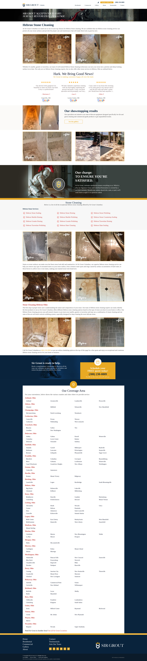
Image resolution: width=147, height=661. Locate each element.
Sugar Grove (103, 453)
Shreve (28, 621)
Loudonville (78, 401)
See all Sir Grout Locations (57, 631)
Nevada (52, 627)
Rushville (102, 448)
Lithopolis (53, 453)
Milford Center (54, 608)
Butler (28, 594)
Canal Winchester (31, 464)
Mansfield (53, 594)
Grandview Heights (56, 464)
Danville (53, 497)
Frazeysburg (54, 560)
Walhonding (54, 422)
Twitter (57, 649)
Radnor (77, 439)
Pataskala (77, 508)
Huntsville (53, 522)
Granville (29, 513)
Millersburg (78, 491)
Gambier (77, 497)
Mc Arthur (53, 614)
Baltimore (29, 450)
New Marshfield (104, 407)
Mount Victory (54, 476)
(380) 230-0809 (119, 2)
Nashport (53, 565)
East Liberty (54, 519)
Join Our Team (55, 644)
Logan (52, 482)
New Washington (55, 430)
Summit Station (79, 513)
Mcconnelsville (55, 543)
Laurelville (29, 482)
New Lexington (55, 576)
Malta (28, 543)
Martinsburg (102, 497)
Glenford (29, 576)
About (104, 5)
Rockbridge (78, 482)
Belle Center (30, 519)
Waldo (101, 534)
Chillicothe (29, 600)
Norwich (77, 560)
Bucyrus (28, 428)
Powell (77, 436)
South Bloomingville (105, 482)
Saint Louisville (79, 511)
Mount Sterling (30, 528)
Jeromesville (54, 401)
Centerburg (29, 499)
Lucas (52, 591)
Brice (27, 461)
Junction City (54, 571)
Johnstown (53, 511)
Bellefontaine (30, 522)
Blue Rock (29, 560)
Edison (28, 551)
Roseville (77, 565)
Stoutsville (102, 450)
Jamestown (53, 470)
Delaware (29, 441)
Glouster (28, 407)
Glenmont (29, 491)
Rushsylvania (79, 519)
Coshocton (29, 422)
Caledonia (29, 534)
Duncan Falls (54, 557)
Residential (78, 5)
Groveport (78, 459)
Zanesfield (102, 522)
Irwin (27, 608)
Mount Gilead (79, 549)
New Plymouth (79, 614)
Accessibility (25, 657)
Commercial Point (55, 582)
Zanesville (102, 557)
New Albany (78, 464)
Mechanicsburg (30, 413)
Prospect (77, 537)
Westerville (102, 436)
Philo (76, 563)
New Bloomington (80, 534)
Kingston (53, 602)
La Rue (28, 537)
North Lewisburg (55, 413)
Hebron (52, 508)
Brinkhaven (29, 497)
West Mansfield (103, 519)
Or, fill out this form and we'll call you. (98, 377)
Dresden (28, 565)
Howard (77, 499)
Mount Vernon (103, 499)
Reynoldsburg (103, 459)
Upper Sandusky (80, 627)
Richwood (102, 608)
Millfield (53, 407)
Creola (28, 614)
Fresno (52, 419)
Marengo (53, 551)
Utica (100, 505)
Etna (27, 511)
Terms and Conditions (43, 657)
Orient (76, 582)
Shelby (77, 591)
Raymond (77, 608)
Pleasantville (78, 453)
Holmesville (54, 488)
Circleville (29, 585)
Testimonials (113, 5)
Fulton (52, 549)
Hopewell (53, 563)
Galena (52, 436)
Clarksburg (29, 602)
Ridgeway (78, 476)
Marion (52, 534)
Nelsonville (78, 407)
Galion (52, 428)
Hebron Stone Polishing (102, 213)
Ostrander (53, 441)
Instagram (50, 649)
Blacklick (29, 459)
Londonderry (79, 600)
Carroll (52, 448)
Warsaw (77, 419)
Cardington (29, 549)
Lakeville (77, 488)
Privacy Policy (33, 657)
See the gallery (74, 121)
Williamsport (78, 585)
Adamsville (29, 557)
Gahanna (53, 461)
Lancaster (53, 450)
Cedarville (29, 470)
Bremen (28, 453)
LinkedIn (65, 649)
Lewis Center (54, 439)
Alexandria (29, 505)
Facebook (54, 649)
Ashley (28, 436)
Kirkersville (54, 513)
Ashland (28, 401)
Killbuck (53, 491)
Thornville (102, 571)
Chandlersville (30, 563)
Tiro (76, 428)
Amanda (28, 448)
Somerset (77, 576)
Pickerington (78, 450)
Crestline (29, 430)
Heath (52, 505)
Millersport (78, 448)
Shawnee (77, 574)
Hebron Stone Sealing (33, 213)
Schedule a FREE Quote (107, 2)
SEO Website (114, 657)
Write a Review (98, 2)
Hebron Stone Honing (67, 213)
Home (25, 639)
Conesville (29, 419)
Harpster (28, 627)
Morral (52, 537)
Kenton (28, 476)
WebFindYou (121, 657)
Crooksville (29, 574)
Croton (28, 508)
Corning (28, 571)
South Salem (78, 602)
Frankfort (53, 600)
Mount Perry (54, 574)
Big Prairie (29, 488)
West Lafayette (79, 422)
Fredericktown (54, 499)
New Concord (79, 557)
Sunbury (77, 441)
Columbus (29, 439)
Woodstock (78, 413)
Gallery (97, 5)
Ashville (28, 582)
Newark (77, 505)
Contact (122, 5)
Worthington (102, 464)
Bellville (28, 591)
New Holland (54, 585)
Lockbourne (78, 461)
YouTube (61, 649)
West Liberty (78, 522)
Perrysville (102, 401)
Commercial (88, 5)
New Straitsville (79, 571)
